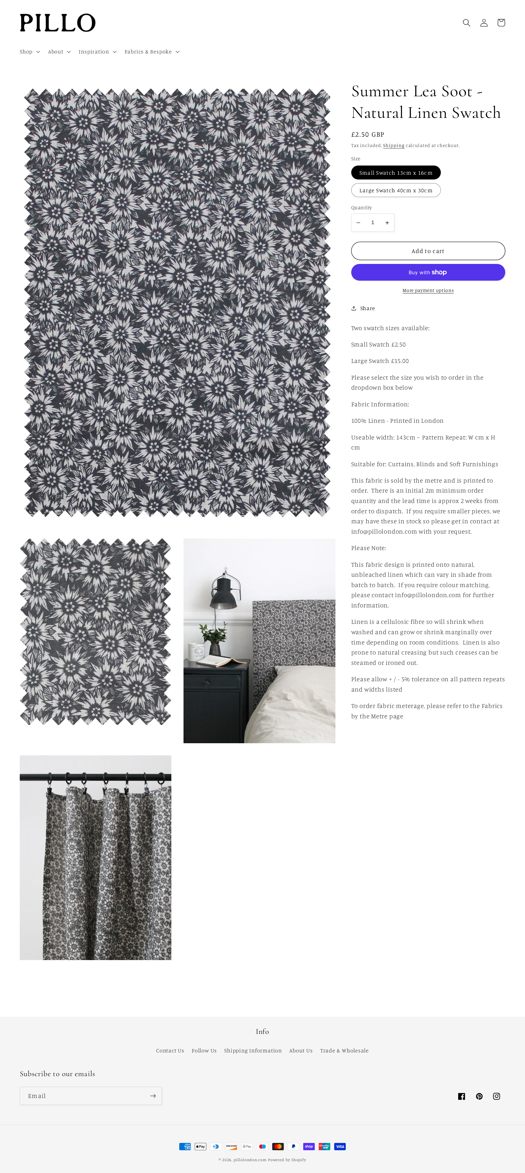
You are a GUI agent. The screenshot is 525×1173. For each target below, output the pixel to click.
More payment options (428, 290)
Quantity (361, 207)
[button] (29, 51)
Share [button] (367, 308)
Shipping (393, 145)
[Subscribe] (153, 1096)
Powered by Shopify (287, 1159)
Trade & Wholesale (344, 1050)
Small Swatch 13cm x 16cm (396, 172)
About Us (301, 1050)
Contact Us (170, 1050)
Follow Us (204, 1050)
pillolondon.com (250, 1159)
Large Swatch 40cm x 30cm (396, 190)
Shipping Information (253, 1050)
